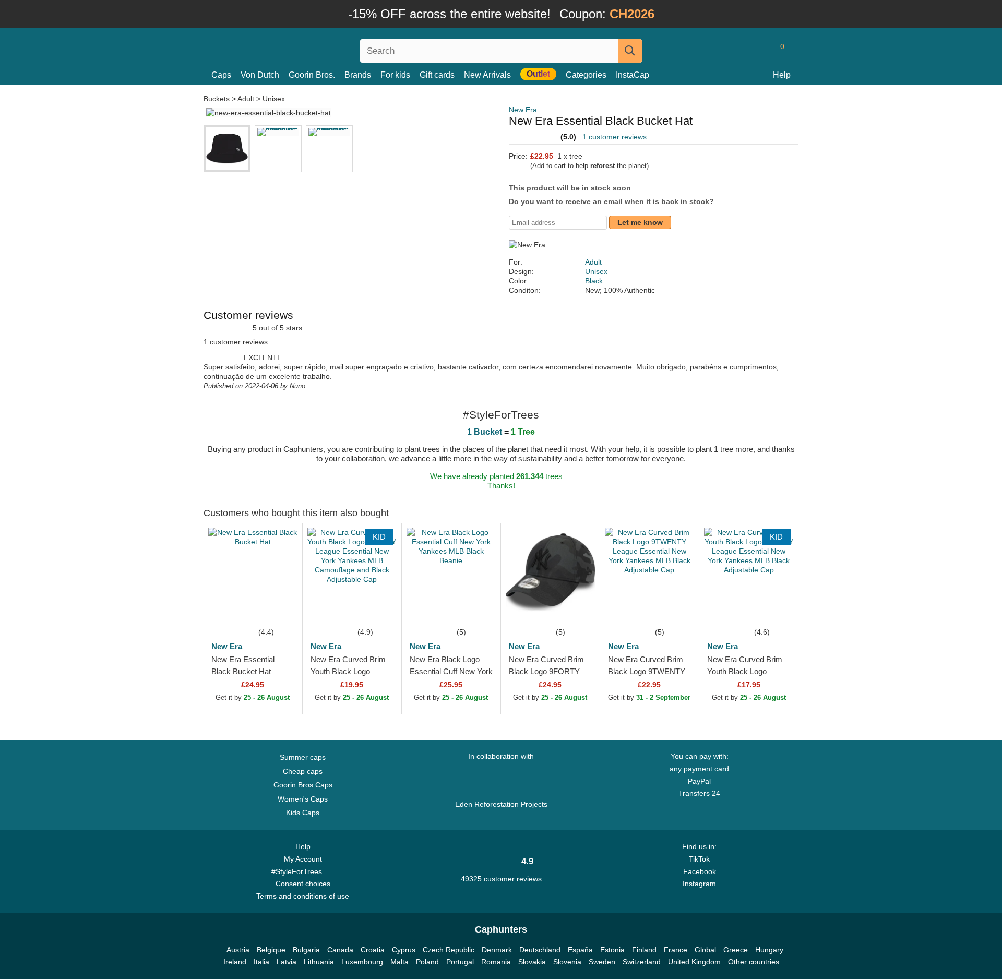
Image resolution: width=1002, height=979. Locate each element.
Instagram (699, 883)
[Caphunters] (302, 48)
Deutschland (539, 950)
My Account (303, 859)
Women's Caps (303, 799)
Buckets (218, 98)
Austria (237, 950)
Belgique (271, 950)
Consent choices (303, 883)
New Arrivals (487, 74)
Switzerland (642, 962)
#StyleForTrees (298, 871)
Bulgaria (306, 950)
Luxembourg (362, 962)
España (580, 950)
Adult (245, 98)
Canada (340, 950)
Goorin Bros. (312, 74)
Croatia (373, 950)
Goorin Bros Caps (302, 785)
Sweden (602, 962)
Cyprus (403, 950)
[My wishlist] (758, 50)
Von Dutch (260, 74)
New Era (523, 109)
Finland (644, 950)
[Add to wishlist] (278, 610)
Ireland (234, 962)
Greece (735, 950)
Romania (496, 962)
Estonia (612, 950)
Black (594, 281)
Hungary (769, 950)
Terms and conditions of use (302, 896)
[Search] (630, 51)
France (675, 950)
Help (782, 74)
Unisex (274, 98)
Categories (586, 74)
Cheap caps (303, 771)
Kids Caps (302, 812)
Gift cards (437, 74)
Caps (221, 74)
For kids (395, 74)
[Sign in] (738, 50)
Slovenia (567, 962)
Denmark (497, 950)
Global (705, 950)
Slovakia (532, 962)
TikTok (699, 859)
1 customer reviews (614, 137)
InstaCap (632, 74)
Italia (261, 962)
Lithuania (319, 962)
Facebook (699, 871)
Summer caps (303, 757)
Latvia (286, 962)
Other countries (753, 962)
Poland (427, 962)
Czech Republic (448, 950)
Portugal (460, 962)
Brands (357, 74)
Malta (399, 962)
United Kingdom (694, 962)
